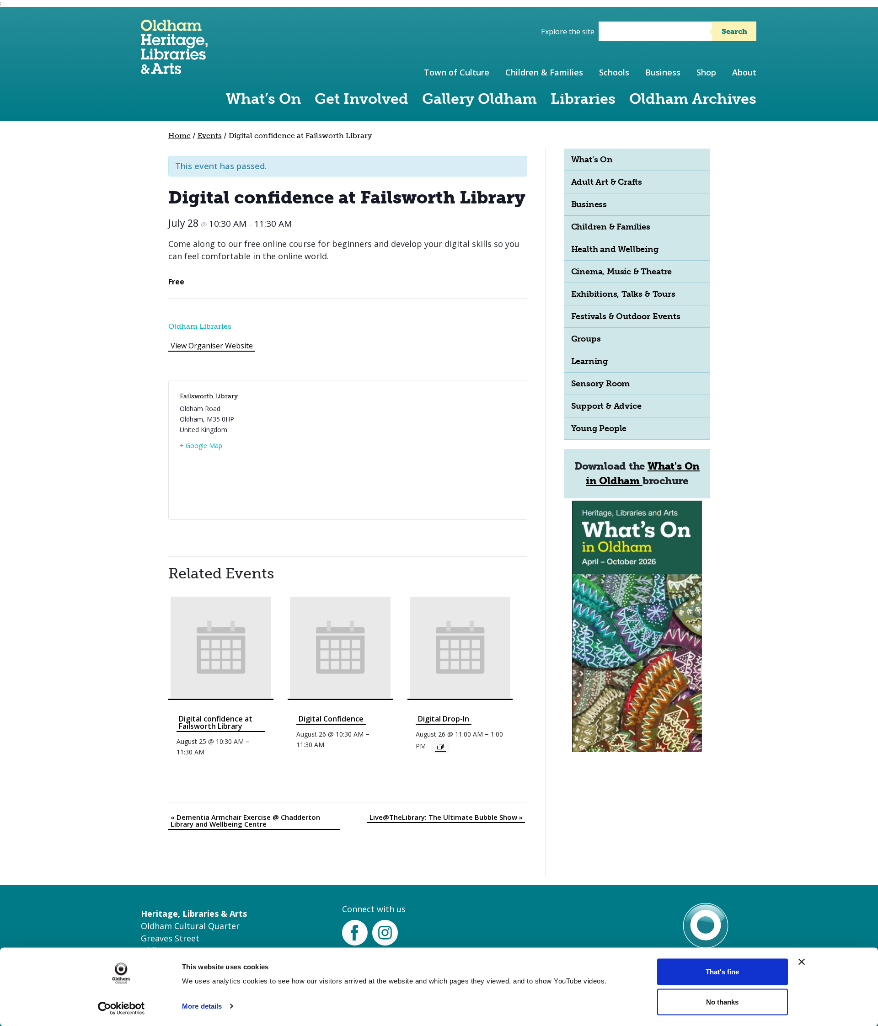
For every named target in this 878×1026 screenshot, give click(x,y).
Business (662, 72)
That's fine (722, 972)
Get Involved (361, 98)
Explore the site (567, 32)
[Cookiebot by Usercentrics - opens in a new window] (121, 1008)
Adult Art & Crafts (606, 182)
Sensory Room (600, 384)
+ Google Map (201, 445)
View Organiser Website (212, 346)
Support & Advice (606, 406)
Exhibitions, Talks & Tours (623, 294)
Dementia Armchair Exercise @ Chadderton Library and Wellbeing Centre (245, 820)
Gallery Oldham (479, 98)
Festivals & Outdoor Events (625, 316)
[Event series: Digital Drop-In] (440, 747)
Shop (706, 72)
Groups (586, 339)
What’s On (263, 98)
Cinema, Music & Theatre (621, 272)
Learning (589, 361)
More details (202, 1006)
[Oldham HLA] (174, 69)
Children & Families (544, 72)
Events (210, 135)
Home (179, 135)
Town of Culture (456, 72)
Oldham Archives (692, 98)
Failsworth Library (209, 396)
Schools (614, 72)
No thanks (722, 1001)
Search (734, 31)
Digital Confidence (331, 719)
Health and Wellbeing (614, 249)
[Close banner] (801, 962)
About (744, 72)
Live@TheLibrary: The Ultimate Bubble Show (446, 817)
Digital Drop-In (443, 719)
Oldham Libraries (199, 326)
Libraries (583, 98)
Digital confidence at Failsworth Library (215, 722)
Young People (599, 428)
